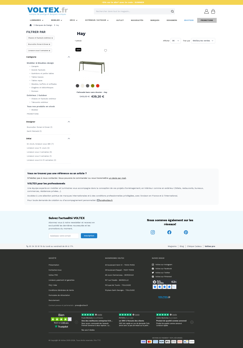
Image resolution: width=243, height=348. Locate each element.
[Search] (172, 11)
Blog (182, 246)
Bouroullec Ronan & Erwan (38, 44)
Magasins (172, 246)
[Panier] (212, 11)
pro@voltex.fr (106, 200)
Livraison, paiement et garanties (61, 280)
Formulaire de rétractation (59, 295)
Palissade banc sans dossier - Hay (92, 92)
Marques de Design (43, 25)
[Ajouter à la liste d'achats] (105, 50)
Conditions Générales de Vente (61, 290)
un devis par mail (117, 178)
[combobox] (134, 11)
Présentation (54, 265)
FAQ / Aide (53, 285)
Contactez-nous (55, 270)
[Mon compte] (205, 11)
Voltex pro (210, 246)
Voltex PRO (53, 275)
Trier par (186, 41)
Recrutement (54, 300)
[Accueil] (30, 25)
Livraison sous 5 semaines (38, 50)
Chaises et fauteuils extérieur (39, 38)
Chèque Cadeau (194, 246)
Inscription (89, 235)
